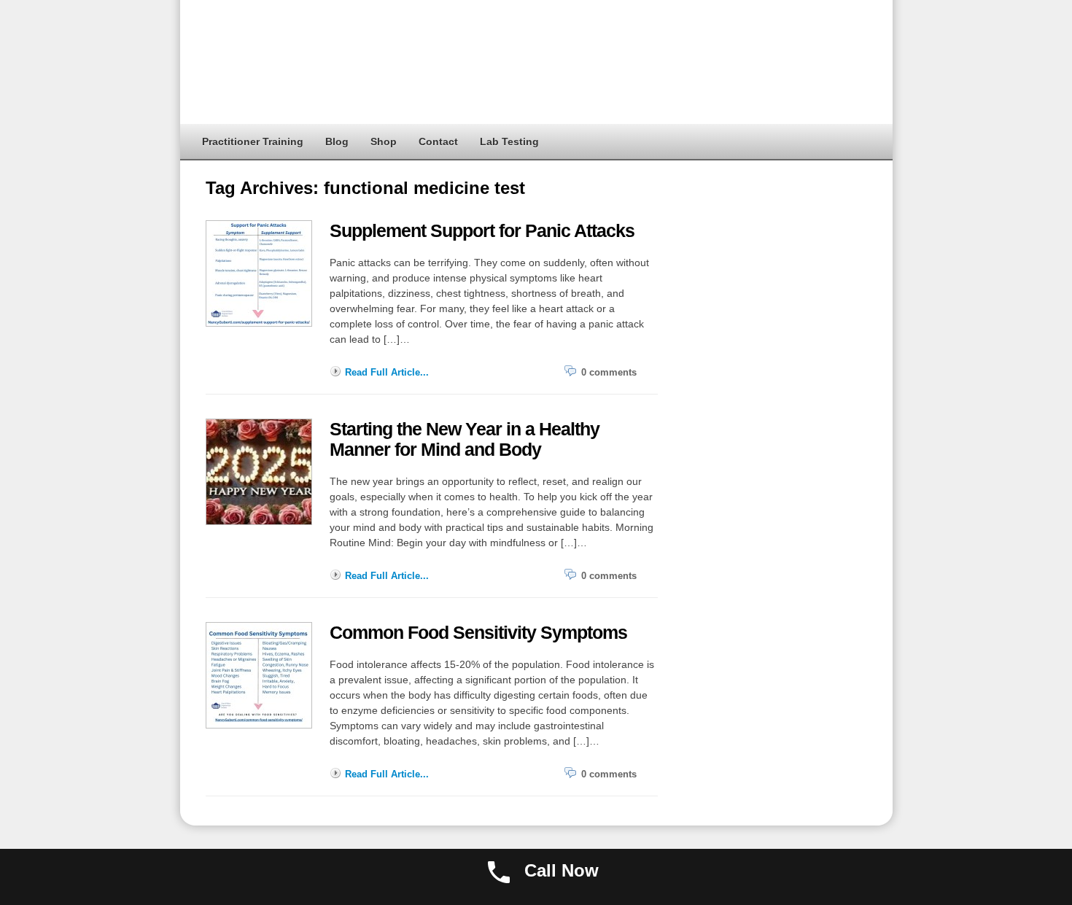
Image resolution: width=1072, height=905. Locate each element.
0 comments (609, 372)
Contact (438, 141)
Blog (337, 141)
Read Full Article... (387, 372)
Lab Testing (509, 141)
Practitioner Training (252, 141)
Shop (383, 141)
